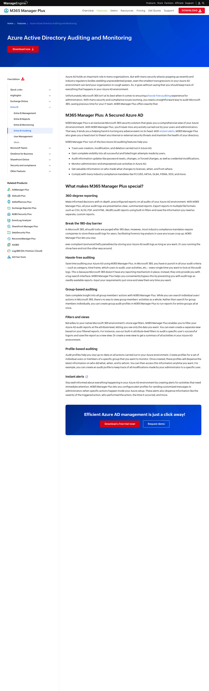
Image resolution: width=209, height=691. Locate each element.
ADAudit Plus (19, 196)
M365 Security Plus (22, 214)
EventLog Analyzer (21, 220)
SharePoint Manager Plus (25, 226)
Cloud (38, 251)
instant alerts (167, 131)
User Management (23, 136)
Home (10, 23)
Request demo (156, 423)
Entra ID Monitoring (24, 125)
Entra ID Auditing (22, 130)
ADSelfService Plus (22, 202)
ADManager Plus (20, 190)
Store (160, 3)
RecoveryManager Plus (24, 238)
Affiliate (179, 3)
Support (169, 10)
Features (102, 10)
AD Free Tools (19, 257)
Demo (114, 10)
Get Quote (154, 10)
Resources (127, 10)
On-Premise (28, 251)
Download (190, 10)
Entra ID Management (25, 113)
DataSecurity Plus (21, 232)
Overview (88, 10)
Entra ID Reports (22, 119)
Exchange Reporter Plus (24, 208)
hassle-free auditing (159, 95)
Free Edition (13, 79)
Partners (168, 3)
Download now (21, 49)
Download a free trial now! (120, 423)
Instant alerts (75, 376)
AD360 (15, 245)
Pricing (141, 10)
